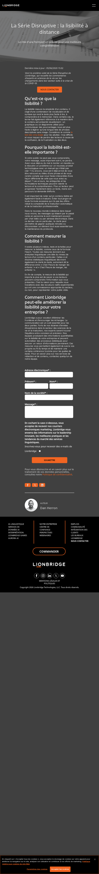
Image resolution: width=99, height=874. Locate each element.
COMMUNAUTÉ (78, 527)
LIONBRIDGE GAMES (17, 535)
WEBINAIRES (45, 535)
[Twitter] (56, 575)
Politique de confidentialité (57, 474)
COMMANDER (49, 551)
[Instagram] (43, 575)
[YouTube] (62, 575)
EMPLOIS (75, 524)
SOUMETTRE (49, 460)
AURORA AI (13, 538)
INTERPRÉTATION (16, 532)
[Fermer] (95, 859)
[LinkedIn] (49, 575)
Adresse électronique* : (38, 370)
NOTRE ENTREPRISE (48, 524)
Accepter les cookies (60, 869)
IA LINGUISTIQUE (16, 524)
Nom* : (54, 381)
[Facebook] (36, 575)
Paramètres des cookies (37, 869)
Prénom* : (30, 381)
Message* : (31, 404)
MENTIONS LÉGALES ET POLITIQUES (49, 582)
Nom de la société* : (36, 392)
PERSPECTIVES (46, 532)
